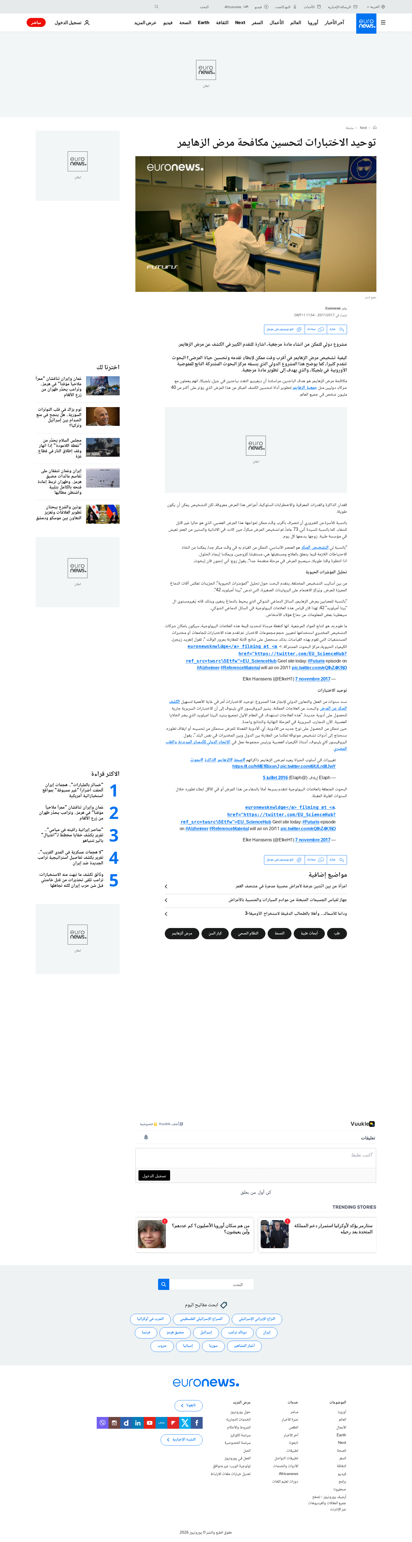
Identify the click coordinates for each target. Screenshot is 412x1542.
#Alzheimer (208, 668)
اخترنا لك (108, 367)
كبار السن (215, 933)
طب (337, 933)
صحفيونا (340, 1489)
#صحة (239, 760)
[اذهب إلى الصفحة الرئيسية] (366, 23)
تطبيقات (292, 1451)
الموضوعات (337, 1403)
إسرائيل (206, 1332)
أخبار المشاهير (244, 1346)
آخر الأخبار (334, 22)
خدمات (293, 1403)
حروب (162, 1346)
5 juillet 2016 (275, 778)
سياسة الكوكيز (240, 1435)
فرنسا (146, 1332)
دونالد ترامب (237, 1332)
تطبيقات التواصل (286, 1458)
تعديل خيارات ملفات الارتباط (230, 1474)
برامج (342, 1481)
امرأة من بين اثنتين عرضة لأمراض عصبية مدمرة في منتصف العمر (291, 886)
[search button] (156, 6)
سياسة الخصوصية (237, 1443)
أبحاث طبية (309, 933)
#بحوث (196, 760)
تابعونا (293, 1443)
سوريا (213, 1346)
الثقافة (222, 22)
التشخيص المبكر (315, 547)
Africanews (288, 1474)
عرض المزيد (242, 1403)
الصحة (185, 22)
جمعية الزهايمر (304, 388)
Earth (203, 22)
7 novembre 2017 (312, 679)
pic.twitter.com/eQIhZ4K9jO (319, 668)
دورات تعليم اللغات (285, 1481)
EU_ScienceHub (266, 654)
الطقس (293, 1427)
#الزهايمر (225, 760)
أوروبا (313, 22)
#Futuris (316, 661)
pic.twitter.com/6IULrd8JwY (308, 767)
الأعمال (277, 22)
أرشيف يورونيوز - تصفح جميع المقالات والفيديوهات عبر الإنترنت (327, 1503)
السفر (257, 22)
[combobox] (185, 6)
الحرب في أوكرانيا (150, 1319)
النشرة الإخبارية (184, 1439)
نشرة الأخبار (290, 1419)
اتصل (247, 1451)
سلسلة (350, 128)
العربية (374, 6)
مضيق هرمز (175, 1332)
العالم (295, 22)
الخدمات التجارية (238, 1419)
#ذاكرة (210, 760)
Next (240, 22)
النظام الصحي (248, 933)
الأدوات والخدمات (285, 1466)
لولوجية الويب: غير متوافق (232, 1466)
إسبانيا (188, 1346)
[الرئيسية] (374, 128)
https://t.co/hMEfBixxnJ (255, 767)
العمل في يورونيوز (237, 1458)
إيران (266, 1332)
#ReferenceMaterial (240, 668)
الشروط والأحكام (239, 1427)
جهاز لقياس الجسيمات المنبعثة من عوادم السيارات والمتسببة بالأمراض (287, 900)
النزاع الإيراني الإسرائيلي (257, 1319)
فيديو (168, 22)
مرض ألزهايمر (182, 933)
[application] (255, 224)
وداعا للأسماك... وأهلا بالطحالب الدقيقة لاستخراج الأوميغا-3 (296, 914)
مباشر (36, 22)
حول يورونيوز (240, 1412)
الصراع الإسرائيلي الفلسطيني (201, 1319)
